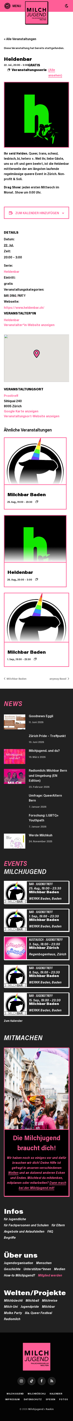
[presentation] (35, 461)
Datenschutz (33, 1399)
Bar (6, 295)
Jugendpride (30, 1306)
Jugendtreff (44, 884)
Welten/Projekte (35, 1292)
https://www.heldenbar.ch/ (24, 307)
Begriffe (10, 1237)
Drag (13, 295)
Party (22, 295)
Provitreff (11, 395)
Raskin (50, 1409)
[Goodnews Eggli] (14, 721)
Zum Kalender (13, 1021)
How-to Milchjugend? (19, 1275)
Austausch (36, 939)
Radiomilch (12, 1319)
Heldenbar (11, 271)
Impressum (12, 1399)
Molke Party (13, 1312)
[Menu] (13, 5)
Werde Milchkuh (40, 835)
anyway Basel (58, 678)
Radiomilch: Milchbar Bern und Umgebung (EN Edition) (48, 775)
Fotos (63, 1399)
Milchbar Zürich (44, 947)
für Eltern (58, 1225)
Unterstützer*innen (37, 1269)
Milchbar (48, 1306)
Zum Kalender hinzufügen (37, 213)
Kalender (56, 1393)
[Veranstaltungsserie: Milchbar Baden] (36, 501)
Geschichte (12, 1269)
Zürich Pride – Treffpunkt (47, 736)
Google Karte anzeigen (21, 411)
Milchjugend (15, 1393)
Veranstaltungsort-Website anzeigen (31, 416)
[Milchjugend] (36, 12)
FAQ (50, 1231)
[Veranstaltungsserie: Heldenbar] (36, 579)
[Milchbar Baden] (15, 892)
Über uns (21, 1255)
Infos (13, 1211)
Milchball (32, 1300)
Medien (59, 1269)
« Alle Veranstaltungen (20, 39)
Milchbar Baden (26, 494)
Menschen (44, 1263)
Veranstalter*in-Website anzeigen (29, 325)
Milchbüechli (13, 1300)
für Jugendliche (15, 1219)
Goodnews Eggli (41, 716)
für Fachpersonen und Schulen (26, 1225)
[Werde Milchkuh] (14, 841)
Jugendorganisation (18, 1263)
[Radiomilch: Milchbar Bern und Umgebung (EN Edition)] (14, 776)
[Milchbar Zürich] (15, 948)
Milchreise (49, 1300)
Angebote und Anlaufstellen (24, 1231)
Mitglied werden (50, 1275)
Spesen (50, 1399)
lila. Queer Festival (38, 1312)
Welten (13, 1172)
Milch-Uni (11, 1306)
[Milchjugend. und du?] (14, 756)
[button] (66, 6)
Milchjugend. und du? (44, 750)
